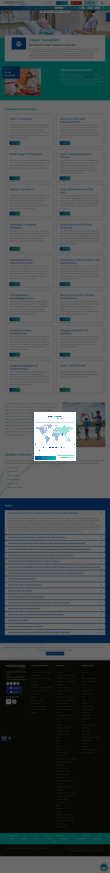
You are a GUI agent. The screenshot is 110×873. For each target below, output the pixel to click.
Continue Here (45, 457)
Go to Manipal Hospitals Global (66, 457)
